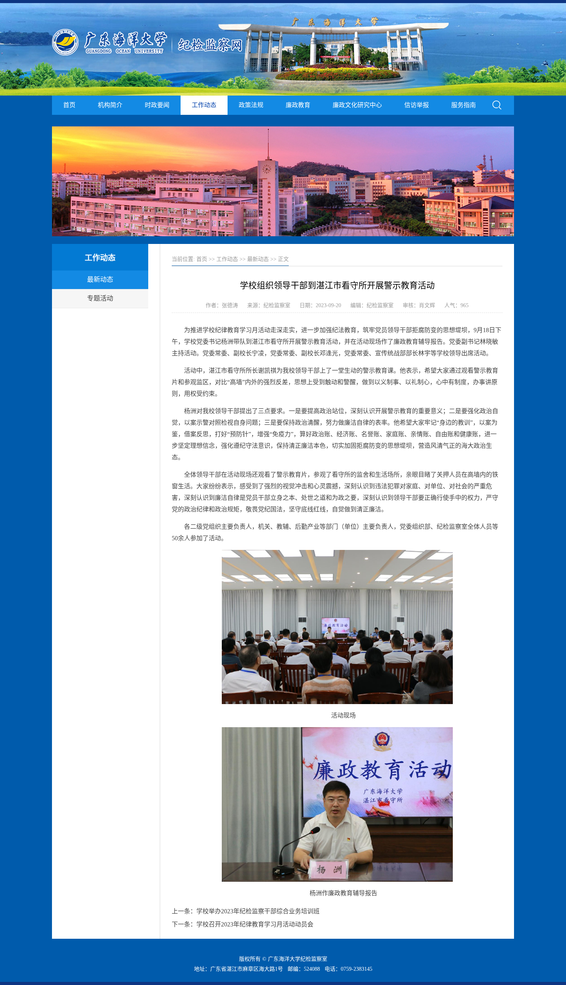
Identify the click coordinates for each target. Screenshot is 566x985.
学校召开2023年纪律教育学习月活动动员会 (254, 924)
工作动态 (204, 105)
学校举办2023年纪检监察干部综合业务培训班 (258, 911)
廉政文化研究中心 (357, 105)
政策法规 (251, 105)
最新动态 (100, 279)
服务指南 (463, 105)
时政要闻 (157, 105)
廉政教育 (298, 105)
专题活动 (100, 298)
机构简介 (110, 105)
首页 (69, 105)
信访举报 (416, 105)
